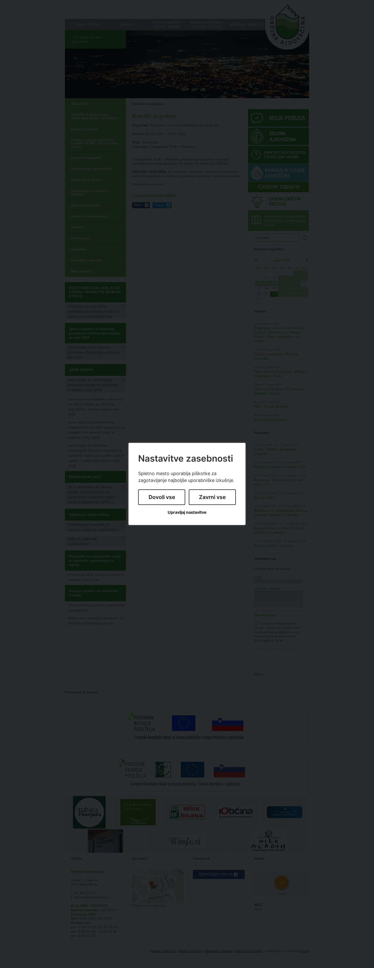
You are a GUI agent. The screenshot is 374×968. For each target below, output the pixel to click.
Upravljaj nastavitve (187, 512)
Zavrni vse (212, 497)
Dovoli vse (162, 497)
